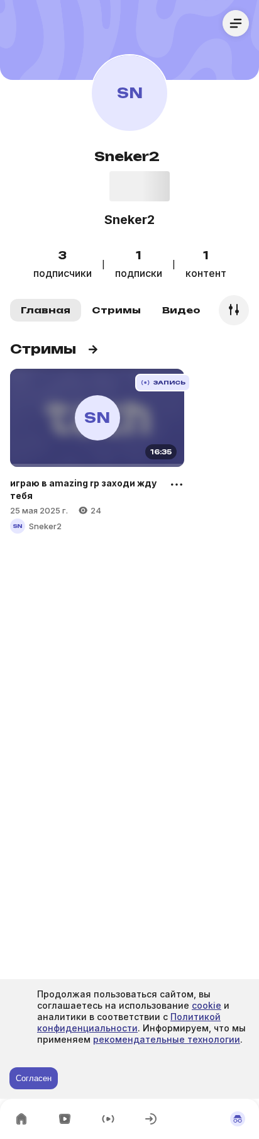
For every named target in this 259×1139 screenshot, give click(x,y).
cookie (206, 1005)
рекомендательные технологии (166, 1039)
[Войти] (151, 1119)
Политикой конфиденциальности (129, 1022)
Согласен (34, 1078)
